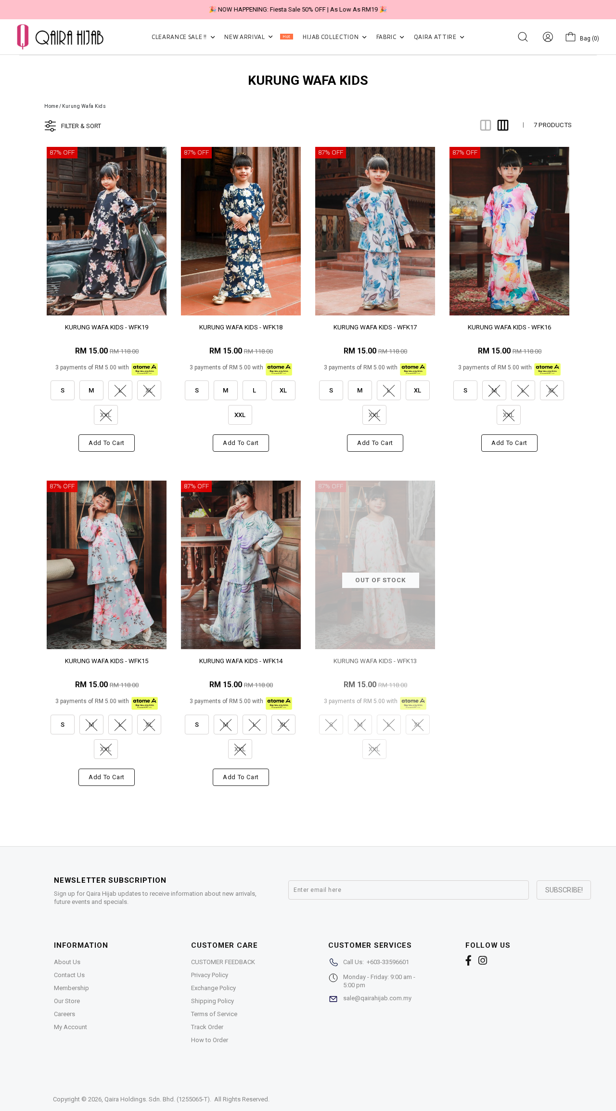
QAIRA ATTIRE (436, 36)
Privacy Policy (209, 975)
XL (283, 390)
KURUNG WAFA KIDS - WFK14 (240, 661)
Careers (64, 1014)
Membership (71, 988)
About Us (67, 962)
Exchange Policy (213, 988)
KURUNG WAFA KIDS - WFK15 (106, 661)
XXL (239, 414)
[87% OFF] (107, 230)
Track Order (207, 1027)
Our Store (67, 1001)
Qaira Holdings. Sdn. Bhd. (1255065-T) (157, 1099)
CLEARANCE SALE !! (180, 36)
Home (51, 106)
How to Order (209, 1040)
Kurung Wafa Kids (84, 106)
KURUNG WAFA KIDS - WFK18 (240, 327)
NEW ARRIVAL (257, 36)
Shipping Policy (212, 1001)
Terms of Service (214, 1014)
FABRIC (387, 36)
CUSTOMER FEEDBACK (223, 962)
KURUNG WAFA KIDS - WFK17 (375, 327)
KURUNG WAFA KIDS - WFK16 (509, 327)
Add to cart (107, 442)
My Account (70, 1027)
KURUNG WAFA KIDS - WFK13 (375, 661)
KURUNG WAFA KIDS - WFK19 (106, 327)
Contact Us (69, 975)
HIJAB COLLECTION (331, 36)
